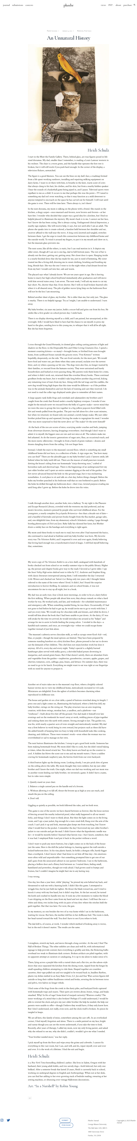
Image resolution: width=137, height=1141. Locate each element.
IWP (110, 5)
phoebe (69, 5)
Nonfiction (80, 31)
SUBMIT (65, 1120)
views (103, 5)
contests (29, 5)
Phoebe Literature (52, 31)
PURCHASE (66, 1125)
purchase (127, 5)
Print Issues (87, 31)
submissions (17, 5)
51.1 (30, 1098)
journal (6, 5)
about (118, 5)
